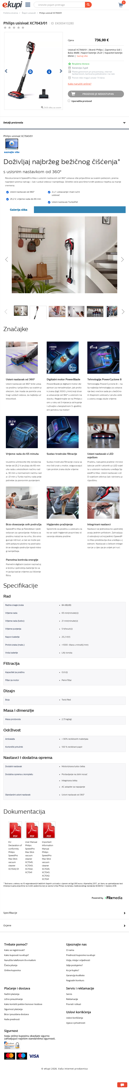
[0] (120, 3)
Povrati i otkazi (73, 1004)
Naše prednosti (12, 1019)
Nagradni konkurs (75, 980)
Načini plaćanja (11, 994)
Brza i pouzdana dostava (16, 1014)
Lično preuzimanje (13, 999)
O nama (70, 950)
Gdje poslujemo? (74, 965)
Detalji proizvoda (13, 122)
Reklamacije (72, 999)
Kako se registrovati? (14, 950)
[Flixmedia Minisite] (11, 145)
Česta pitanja (10, 965)
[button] (29, 258)
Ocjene (7, 925)
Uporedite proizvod (81, 101)
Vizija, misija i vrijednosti (78, 960)
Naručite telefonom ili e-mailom (20, 960)
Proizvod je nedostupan (98, 93)
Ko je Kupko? (72, 970)
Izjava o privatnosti (75, 1022)
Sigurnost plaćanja (13, 1009)
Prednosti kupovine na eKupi (80, 955)
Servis (69, 994)
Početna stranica (10, 13)
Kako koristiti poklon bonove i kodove (23, 1004)
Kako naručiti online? (79, 83)
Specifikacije (10, 912)
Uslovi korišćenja (74, 1017)
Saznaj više (82, 55)
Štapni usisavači (29, 13)
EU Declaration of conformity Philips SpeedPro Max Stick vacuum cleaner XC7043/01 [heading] (15, 855)
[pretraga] (88, 5)
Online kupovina (12, 970)
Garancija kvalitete (75, 975)
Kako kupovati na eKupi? (16, 955)
